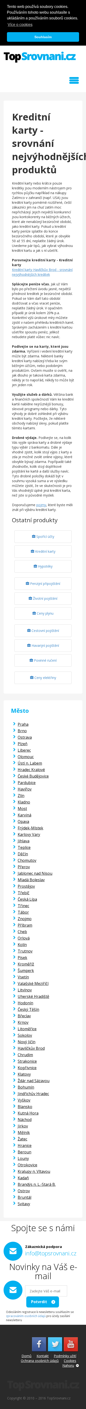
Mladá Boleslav (31, 879)
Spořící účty (44, 536)
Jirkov (23, 1126)
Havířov (25, 789)
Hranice (25, 1145)
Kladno (24, 802)
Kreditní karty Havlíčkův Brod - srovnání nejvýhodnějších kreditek (42, 272)
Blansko (25, 1106)
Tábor (23, 912)
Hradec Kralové (31, 769)
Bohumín (26, 1087)
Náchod (25, 1119)
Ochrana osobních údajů (40, 1360)
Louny (23, 1158)
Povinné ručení (45, 660)
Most (22, 808)
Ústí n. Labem (30, 763)
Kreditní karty (44, 551)
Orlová (24, 938)
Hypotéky (45, 566)
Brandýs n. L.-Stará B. (37, 1184)
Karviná (24, 815)
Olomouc (26, 756)
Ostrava (25, 737)
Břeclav (24, 1016)
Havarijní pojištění (45, 645)
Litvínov (25, 990)
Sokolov (25, 1035)
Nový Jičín (26, 1041)
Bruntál (24, 1197)
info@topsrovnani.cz (50, 1253)
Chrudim (25, 1054)
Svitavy (24, 1203)
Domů (27, 1356)
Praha (23, 724)
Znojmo (25, 918)
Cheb (22, 931)
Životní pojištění (44, 598)
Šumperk (26, 970)
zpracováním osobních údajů (26, 1316)
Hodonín (25, 1003)
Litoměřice (27, 1028)
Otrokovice (27, 1165)
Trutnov (25, 951)
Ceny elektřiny (44, 677)
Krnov (23, 1022)
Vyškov (24, 1100)
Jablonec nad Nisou (35, 873)
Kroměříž (26, 964)
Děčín (23, 854)
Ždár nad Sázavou (33, 1080)
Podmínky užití (65, 1356)
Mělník (24, 1132)
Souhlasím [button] (43, 37)
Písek (22, 957)
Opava (23, 821)
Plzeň (22, 743)
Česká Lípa (27, 899)
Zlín (21, 795)
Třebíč (23, 892)
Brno (22, 730)
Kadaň (23, 1178)
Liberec (24, 750)
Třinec (23, 905)
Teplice (24, 847)
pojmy (41, 505)
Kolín (22, 944)
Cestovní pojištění (45, 630)
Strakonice (27, 1061)
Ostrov (24, 1190)
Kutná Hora (28, 1113)
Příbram (25, 925)
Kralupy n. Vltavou (34, 1171)
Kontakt (43, 1356)
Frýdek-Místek (30, 828)
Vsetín (23, 977)
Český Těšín (28, 1009)
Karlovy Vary (29, 834)
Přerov (24, 866)
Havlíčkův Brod (31, 1048)
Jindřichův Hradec (33, 1093)
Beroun (24, 1152)
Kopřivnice (27, 1067)
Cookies (70, 1360)
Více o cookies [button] (20, 25)
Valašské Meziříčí (33, 983)
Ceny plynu (45, 613)
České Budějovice (33, 776)
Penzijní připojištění (44, 583)
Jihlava (23, 841)
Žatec (22, 1139)
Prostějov (26, 886)
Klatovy (24, 1074)
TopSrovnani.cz (40, 57)
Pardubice (27, 782)
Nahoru (68, 1365)
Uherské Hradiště (33, 996)
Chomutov (27, 860)
